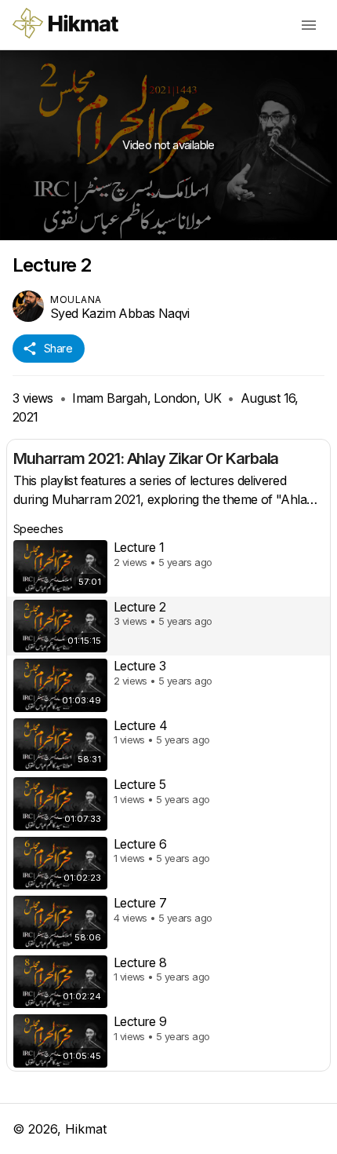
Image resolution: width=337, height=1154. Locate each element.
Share (58, 348)
